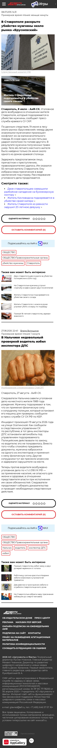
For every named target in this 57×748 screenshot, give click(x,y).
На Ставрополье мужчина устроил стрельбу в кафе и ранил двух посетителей (33, 286)
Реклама (7, 622)
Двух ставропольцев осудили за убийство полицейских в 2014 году (33, 277)
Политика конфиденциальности (23, 644)
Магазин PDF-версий (28, 622)
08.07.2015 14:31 (9, 12)
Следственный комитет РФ (16, 72)
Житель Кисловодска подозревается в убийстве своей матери (29, 199)
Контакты (34, 633)
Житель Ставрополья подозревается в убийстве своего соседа (31, 296)
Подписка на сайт (14, 633)
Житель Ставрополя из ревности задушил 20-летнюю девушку (26, 206)
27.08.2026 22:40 (9, 330)
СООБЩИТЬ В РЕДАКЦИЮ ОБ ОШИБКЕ (24, 648)
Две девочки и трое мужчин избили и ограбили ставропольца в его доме (31, 586)
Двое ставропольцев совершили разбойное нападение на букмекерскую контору (29, 191)
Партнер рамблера (27, 733)
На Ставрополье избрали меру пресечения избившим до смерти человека (33, 595)
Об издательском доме (17, 618)
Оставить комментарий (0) (29, 230)
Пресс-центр (42, 618)
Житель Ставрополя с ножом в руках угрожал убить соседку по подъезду (31, 305)
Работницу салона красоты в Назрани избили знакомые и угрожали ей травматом (31, 577)
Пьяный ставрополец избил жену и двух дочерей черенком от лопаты (32, 567)
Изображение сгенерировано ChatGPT (22, 387)
